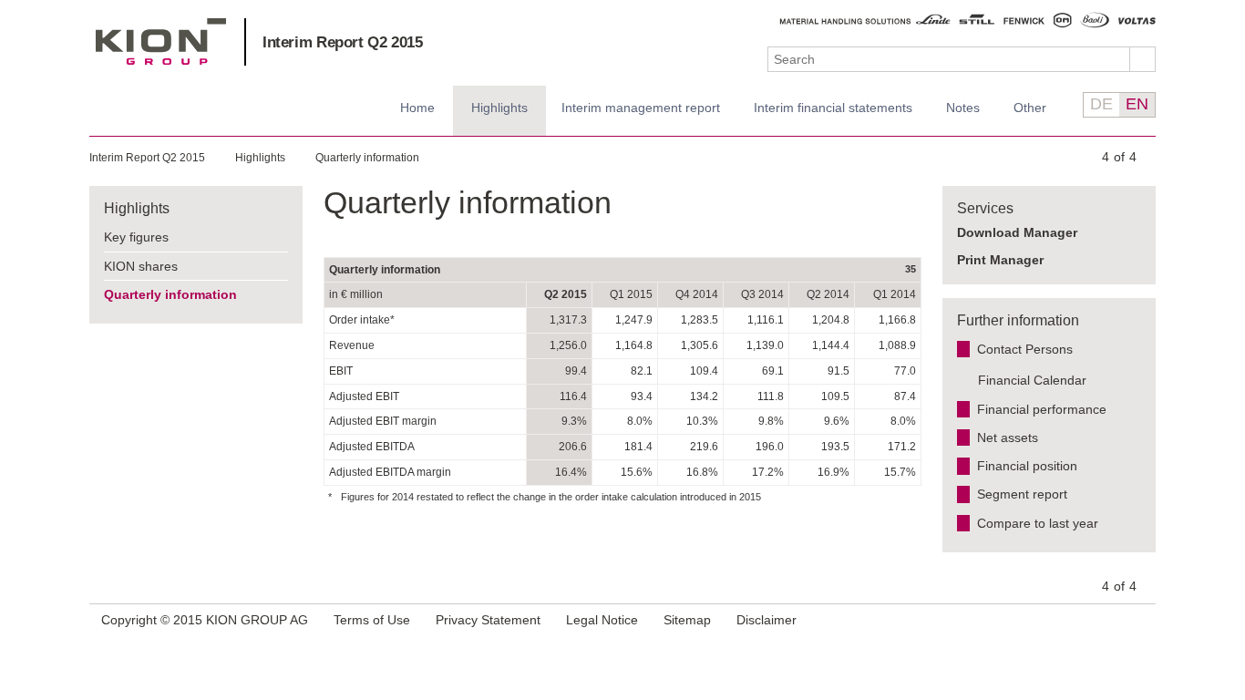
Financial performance (1041, 409)
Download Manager (1017, 232)
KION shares (141, 266)
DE (1101, 104)
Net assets (1007, 437)
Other (1029, 107)
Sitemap (687, 619)
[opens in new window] (1139, 621)
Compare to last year (1037, 523)
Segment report (1022, 494)
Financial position (1027, 465)
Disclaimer (766, 619)
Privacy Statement (488, 619)
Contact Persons (1025, 349)
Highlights (499, 107)
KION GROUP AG (161, 41)
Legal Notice (602, 619)
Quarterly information (367, 157)
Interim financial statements (833, 107)
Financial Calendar (1032, 380)
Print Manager (1000, 259)
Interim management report (640, 107)
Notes (963, 107)
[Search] (1143, 59)
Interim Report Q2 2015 (342, 42)
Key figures (136, 237)
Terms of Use (372, 619)
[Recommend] (1116, 619)
